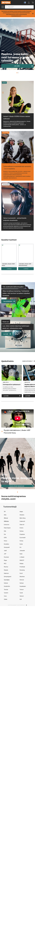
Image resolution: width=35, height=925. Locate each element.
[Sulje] (33, 13)
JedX (5, 550)
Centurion (6, 524)
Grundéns (6, 544)
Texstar (6, 589)
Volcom (22, 596)
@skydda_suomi (8, 499)
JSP (5, 553)
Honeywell (6, 547)
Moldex (21, 563)
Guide (21, 544)
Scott (21, 573)
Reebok (6, 570)
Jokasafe (22, 550)
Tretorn (22, 589)
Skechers (22, 576)
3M (4, 511)
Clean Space (7, 527)
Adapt (21, 511)
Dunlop (21, 531)
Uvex (5, 596)
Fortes (21, 540)
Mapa (5, 560)
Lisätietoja (9, 268)
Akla (5, 514)
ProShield (22, 566)
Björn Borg (22, 518)
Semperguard (7, 576)
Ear (5, 534)
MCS (5, 563)
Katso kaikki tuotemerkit (16, 605)
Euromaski (23, 537)
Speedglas (7, 579)
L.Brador (22, 557)
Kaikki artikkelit (27, 361)
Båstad (6, 518)
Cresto (21, 527)
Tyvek (21, 592)
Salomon (6, 573)
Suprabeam (23, 586)
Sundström (7, 586)
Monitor (6, 566)
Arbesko (22, 514)
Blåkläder (6, 521)
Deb (5, 531)
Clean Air (22, 524)
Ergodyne (22, 534)
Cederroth (22, 521)
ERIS (5, 537)
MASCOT (22, 560)
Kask (21, 553)
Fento (5, 540)
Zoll (21, 599)
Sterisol (22, 579)
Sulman (6, 583)
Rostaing (22, 570)
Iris (20, 547)
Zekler (5, 599)
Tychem (6, 592)
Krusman (6, 557)
